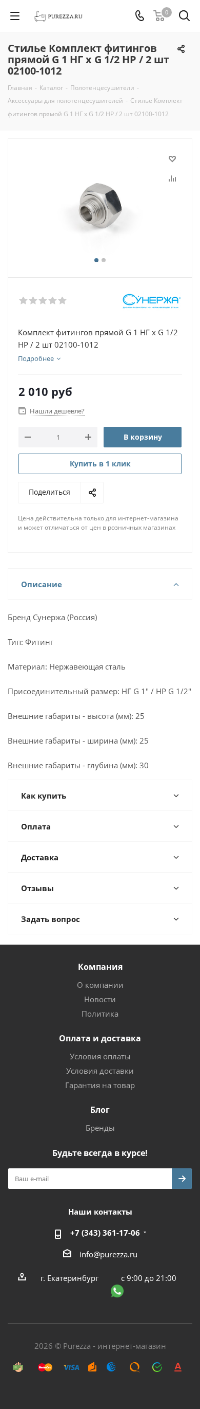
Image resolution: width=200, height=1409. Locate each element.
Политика (100, 1013)
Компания (100, 966)
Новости (100, 999)
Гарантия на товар (100, 1085)
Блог (100, 1109)
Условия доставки (100, 1070)
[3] (43, 301)
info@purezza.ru (108, 1254)
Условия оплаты (100, 1056)
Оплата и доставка (100, 1038)
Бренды (100, 1128)
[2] (33, 301)
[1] (24, 301)
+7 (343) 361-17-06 (105, 1232)
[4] (53, 301)
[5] (63, 301)
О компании (100, 985)
